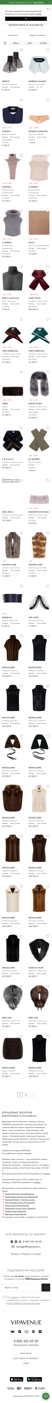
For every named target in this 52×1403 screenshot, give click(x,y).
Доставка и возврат (26, 1358)
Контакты (26, 1353)
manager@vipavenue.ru (28, 1246)
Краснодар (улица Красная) (15, 1214)
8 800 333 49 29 (32, 1241)
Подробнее (38, 3)
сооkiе (38, 14)
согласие (14, 1297)
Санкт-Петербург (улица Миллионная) (20, 1202)
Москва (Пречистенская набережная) (19, 1194)
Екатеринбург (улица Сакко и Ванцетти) (20, 1208)
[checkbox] (26, 1300)
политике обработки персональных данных (23, 1303)
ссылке (47, 1173)
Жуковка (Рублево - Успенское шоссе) (20, 1199)
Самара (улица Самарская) (15, 1211)
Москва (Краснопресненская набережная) (21, 1196)
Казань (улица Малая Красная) (17, 1205)
